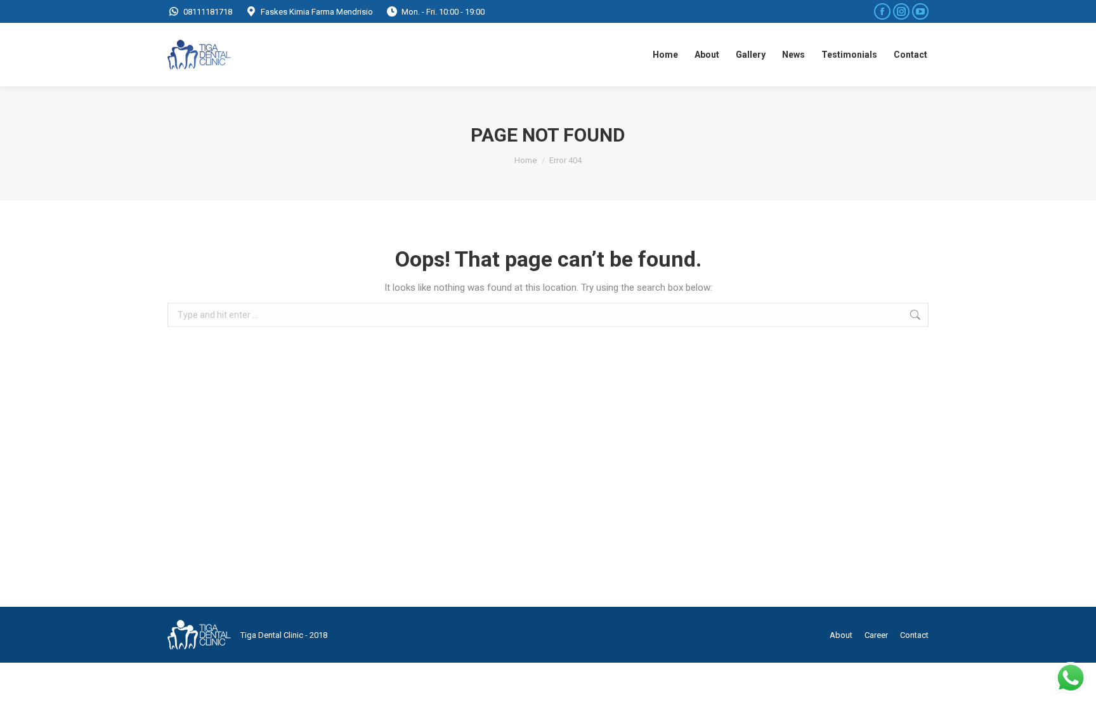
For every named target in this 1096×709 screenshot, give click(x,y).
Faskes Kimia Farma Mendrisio (317, 12)
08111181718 (207, 12)
